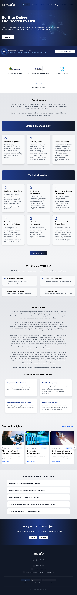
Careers (64, 5)
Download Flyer (50, 583)
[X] (36, 560)
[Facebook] (40, 560)
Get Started (7, 37)
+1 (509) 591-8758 (40, 565)
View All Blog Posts (67, 426)
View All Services (37, 253)
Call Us (33, 537)
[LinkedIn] (33, 560)
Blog (56, 5)
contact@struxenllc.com (40, 569)
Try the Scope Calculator (64, 51)
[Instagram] (43, 560)
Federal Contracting (29, 583)
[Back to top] (38, 553)
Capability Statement (40, 583)
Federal (50, 5)
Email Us (43, 537)
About (42, 5)
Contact (72, 5)
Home (27, 5)
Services (34, 5)
